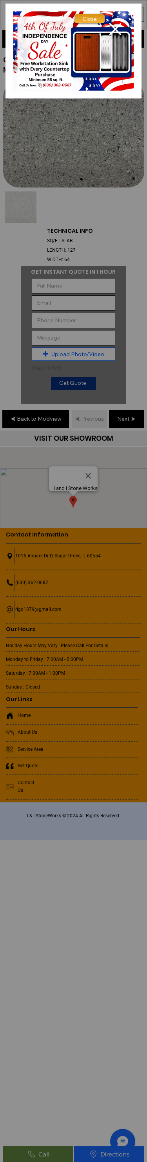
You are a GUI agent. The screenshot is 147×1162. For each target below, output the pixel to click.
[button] (90, 18)
